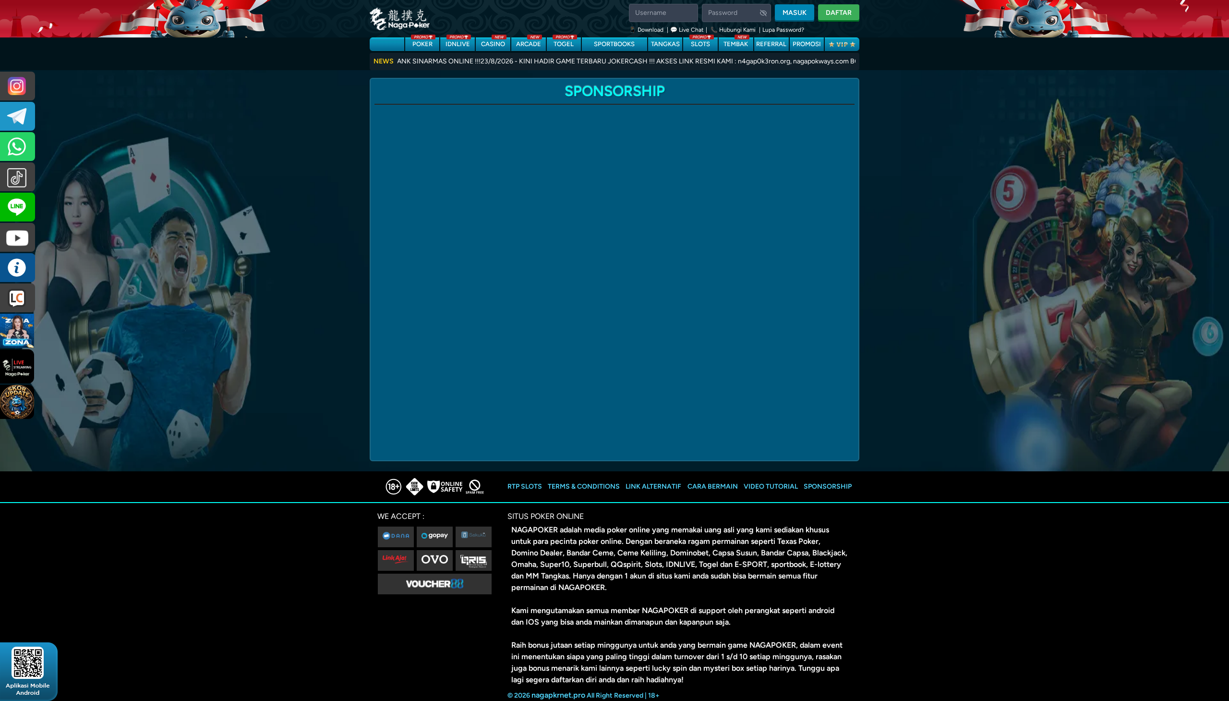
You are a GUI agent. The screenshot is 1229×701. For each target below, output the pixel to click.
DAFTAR (839, 13)
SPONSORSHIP (828, 486)
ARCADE (528, 42)
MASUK (795, 13)
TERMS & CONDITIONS (584, 486)
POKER (422, 42)
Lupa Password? (783, 29)
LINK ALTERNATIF (653, 486)
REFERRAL (771, 44)
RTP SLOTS (524, 486)
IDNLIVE (458, 42)
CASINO (493, 42)
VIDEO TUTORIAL (771, 486)
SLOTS (700, 42)
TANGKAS (665, 44)
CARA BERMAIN (712, 486)
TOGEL (564, 42)
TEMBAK (735, 42)
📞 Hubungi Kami (733, 29)
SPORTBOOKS (614, 44)
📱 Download (647, 29)
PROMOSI (807, 44)
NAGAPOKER (534, 529)
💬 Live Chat (687, 29)
